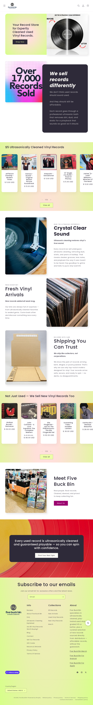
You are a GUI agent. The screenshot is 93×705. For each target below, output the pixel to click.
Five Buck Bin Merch (78, 651)
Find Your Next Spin (46, 555)
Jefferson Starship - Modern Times (9, 177)
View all (46, 205)
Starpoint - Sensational (49, 175)
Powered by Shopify (34, 697)
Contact (30, 636)
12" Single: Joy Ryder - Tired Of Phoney (68, 176)
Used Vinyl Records (55, 617)
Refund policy (47, 697)
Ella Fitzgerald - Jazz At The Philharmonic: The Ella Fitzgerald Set (48, 427)
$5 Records (52, 610)
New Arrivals (53, 614)
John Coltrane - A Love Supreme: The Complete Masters (29, 427)
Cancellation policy (81, 699)
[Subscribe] (63, 596)
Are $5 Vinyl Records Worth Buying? (35, 628)
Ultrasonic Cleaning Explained (34, 622)
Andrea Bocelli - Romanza (10, 424)
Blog (28, 633)
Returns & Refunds (34, 647)
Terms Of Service (33, 654)
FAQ (28, 617)
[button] (4, 5)
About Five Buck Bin (34, 614)
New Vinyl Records (55, 621)
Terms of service (70, 697)
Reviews (30, 610)
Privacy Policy (32, 650)
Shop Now (20, 42)
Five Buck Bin (23, 697)
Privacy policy (58, 697)
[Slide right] (51, 200)
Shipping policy (83, 697)
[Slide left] (42, 200)
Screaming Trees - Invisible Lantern (68, 426)
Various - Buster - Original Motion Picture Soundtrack (29, 178)
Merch (50, 624)
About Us (61, 503)
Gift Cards (31, 643)
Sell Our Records (33, 640)
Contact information (66, 699)
